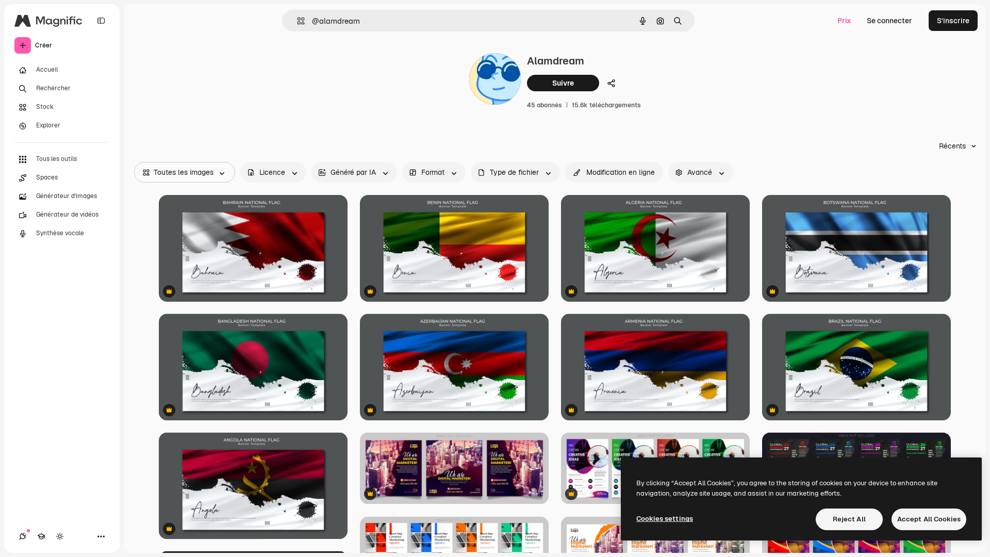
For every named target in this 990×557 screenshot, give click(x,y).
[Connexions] (22, 536)
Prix (844, 20)
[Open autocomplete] (297, 21)
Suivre (563, 83)
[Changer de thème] (60, 536)
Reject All (849, 519)
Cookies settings (664, 518)
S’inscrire (953, 20)
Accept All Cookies (929, 519)
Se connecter (889, 20)
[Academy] (41, 536)
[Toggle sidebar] (101, 20)
